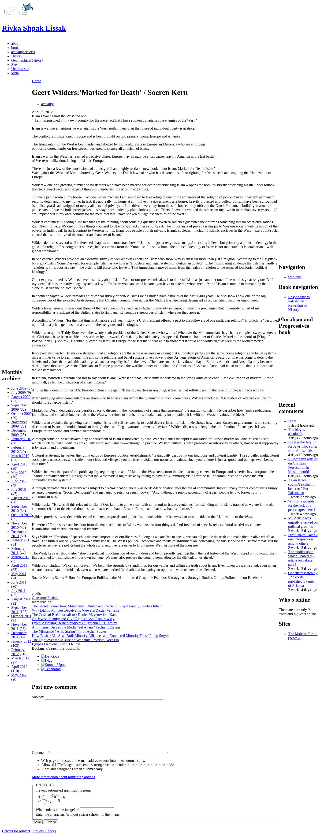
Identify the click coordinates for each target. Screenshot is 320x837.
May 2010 (18, 473)
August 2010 (20, 498)
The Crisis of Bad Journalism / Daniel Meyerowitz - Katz (74, 615)
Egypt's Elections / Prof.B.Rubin (56, 644)
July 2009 (18, 392)
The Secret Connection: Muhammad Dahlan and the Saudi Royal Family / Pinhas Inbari (97, 606)
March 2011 (20, 557)
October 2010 (21, 515)
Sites (14, 65)
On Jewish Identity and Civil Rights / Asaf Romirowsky (73, 619)
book (15, 48)
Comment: (41, 753)
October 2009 (21, 414)
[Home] (18, 17)
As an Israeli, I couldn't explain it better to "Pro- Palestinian (301, 486)
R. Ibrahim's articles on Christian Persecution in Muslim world (302, 465)
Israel (292, 421)
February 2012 (18, 652)
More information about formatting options (63, 777)
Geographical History (27, 60)
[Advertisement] (17, 293)
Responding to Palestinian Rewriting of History (299, 303)
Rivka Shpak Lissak (34, 28)
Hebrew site (20, 69)
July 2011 (18, 591)
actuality (47, 104)
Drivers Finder (43, 831)
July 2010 (18, 489)
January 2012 (21, 641)
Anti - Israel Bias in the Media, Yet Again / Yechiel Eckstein (76, 627)
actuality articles (23, 52)
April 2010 (19, 464)
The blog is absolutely (296, 432)
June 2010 (18, 481)
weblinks (294, 277)
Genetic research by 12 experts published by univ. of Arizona (302, 579)
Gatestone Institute (45, 598)
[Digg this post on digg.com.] (46, 660)
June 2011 (18, 582)
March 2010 (20, 456)
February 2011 (18, 551)
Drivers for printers (16, 831)
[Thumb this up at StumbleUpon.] (53, 665)
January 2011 (21, 540)
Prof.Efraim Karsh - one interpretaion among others (302, 539)
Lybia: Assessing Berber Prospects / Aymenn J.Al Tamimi (74, 623)
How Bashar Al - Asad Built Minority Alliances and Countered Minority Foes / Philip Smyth (100, 636)
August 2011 (20, 599)
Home (36, 81)
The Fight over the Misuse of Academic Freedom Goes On (75, 640)
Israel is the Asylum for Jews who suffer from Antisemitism (302, 446)
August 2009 (20, 397)
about (15, 43)
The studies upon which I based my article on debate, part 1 (301, 558)
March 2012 (20, 658)
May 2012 (18, 675)
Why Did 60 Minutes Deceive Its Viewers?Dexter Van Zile (75, 610)
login (15, 73)
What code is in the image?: (57, 810)
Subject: (38, 697)
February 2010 (18, 449)
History (16, 56)
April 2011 (19, 565)
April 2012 (19, 667)
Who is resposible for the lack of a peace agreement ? (301, 505)
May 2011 (18, 574)
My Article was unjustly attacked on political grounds (303, 522)
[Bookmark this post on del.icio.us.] (50, 656)
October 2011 (21, 616)
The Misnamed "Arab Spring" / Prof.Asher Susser (69, 631)
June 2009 (18, 388)
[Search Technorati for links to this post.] (51, 669)
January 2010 (21, 439)
